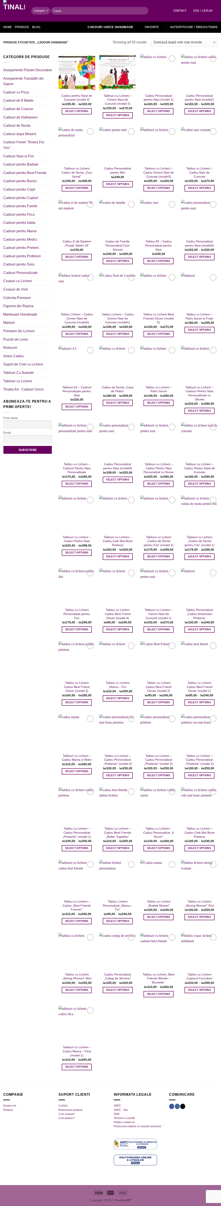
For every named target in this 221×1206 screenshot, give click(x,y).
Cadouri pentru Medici (20, 239)
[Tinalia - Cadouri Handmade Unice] (14, 11)
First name (10, 418)
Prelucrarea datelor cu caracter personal (137, 1126)
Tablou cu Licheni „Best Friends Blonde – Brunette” (158, 978)
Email (7, 432)
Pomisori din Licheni (19, 331)
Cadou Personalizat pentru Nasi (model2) (199, 97)
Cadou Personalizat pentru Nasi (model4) (117, 466)
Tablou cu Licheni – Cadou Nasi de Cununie (199, 172)
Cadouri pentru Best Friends (24, 173)
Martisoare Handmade (20, 314)
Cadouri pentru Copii (19, 189)
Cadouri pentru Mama (19, 231)
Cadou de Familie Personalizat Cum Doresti (118, 245)
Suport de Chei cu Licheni (23, 364)
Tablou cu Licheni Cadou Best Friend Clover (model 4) (118, 614)
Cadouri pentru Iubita (19, 222)
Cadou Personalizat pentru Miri (117, 170)
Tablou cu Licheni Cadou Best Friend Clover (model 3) (77, 686)
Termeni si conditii (124, 1118)
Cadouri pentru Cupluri (20, 198)
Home (7, 27)
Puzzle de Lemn (15, 339)
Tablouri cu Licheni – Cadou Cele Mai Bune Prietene (118, 541)
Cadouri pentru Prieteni (21, 248)
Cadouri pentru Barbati (20, 164)
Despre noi (9, 1105)
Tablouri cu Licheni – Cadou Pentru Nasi (77, 539)
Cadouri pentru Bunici (20, 181)
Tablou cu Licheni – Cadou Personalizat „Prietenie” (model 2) (199, 759)
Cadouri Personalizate (20, 273)
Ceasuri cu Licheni (17, 281)
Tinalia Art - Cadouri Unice (23, 389)
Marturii (9, 322)
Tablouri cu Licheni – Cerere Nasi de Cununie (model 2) (118, 99)
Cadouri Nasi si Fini (18, 156)
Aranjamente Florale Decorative (27, 70)
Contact (63, 1105)
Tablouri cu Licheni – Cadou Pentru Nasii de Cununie (199, 468)
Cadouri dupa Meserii (19, 134)
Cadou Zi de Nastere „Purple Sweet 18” (77, 243)
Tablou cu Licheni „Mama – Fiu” (117, 685)
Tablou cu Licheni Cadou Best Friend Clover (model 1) (199, 686)
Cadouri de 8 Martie (18, 100)
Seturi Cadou (13, 356)
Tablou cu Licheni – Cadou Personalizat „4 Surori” (158, 832)
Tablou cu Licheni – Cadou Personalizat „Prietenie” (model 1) (77, 832)
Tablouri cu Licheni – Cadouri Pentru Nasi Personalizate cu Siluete (199, 393)
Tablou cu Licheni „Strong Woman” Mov (77, 976)
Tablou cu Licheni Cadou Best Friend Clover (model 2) (158, 686)
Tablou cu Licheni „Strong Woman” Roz (199, 903)
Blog (36, 27)
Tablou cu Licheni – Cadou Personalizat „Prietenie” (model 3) (158, 759)
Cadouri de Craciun (18, 109)
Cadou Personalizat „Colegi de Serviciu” (117, 976)
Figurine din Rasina (18, 306)
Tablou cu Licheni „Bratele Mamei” (158, 903)
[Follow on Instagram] (177, 1106)
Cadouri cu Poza (16, 92)
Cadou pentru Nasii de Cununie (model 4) (77, 97)
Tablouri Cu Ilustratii (18, 373)
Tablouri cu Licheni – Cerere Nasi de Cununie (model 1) (159, 614)
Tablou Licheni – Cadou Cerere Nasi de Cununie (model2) (77, 318)
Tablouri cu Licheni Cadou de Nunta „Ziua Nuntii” (77, 172)
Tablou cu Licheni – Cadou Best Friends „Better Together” (117, 832)
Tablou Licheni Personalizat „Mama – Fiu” (118, 905)
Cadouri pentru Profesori (22, 256)
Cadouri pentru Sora (18, 264)
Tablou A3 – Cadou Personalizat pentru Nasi (158, 245)
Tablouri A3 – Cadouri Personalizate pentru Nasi (77, 391)
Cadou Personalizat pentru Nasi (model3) (199, 243)
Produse (22, 27)
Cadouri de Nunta (16, 125)
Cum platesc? (66, 1118)
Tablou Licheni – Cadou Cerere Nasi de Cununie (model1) (118, 318)
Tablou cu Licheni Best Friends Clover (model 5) (158, 318)
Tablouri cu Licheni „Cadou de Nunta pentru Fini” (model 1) (199, 541)
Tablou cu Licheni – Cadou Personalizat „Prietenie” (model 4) (118, 759)
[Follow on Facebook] (171, 1106)
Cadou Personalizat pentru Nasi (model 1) (159, 97)
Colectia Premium (17, 298)
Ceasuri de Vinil (15, 289)
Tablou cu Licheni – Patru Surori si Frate (199, 316)
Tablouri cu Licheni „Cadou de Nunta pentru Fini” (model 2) (159, 541)
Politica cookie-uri (124, 1122)
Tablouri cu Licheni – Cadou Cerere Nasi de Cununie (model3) (158, 172)
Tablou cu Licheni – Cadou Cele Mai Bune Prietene (200, 832)
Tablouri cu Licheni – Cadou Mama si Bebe (77, 758)
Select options (76, 111)
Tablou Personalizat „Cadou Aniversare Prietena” (199, 614)
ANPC (117, 1105)
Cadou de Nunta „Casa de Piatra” (117, 389)
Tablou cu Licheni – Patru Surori (158, 389)
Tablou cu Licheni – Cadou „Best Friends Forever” (77, 905)
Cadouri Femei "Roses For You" (23, 145)
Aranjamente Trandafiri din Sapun (23, 81)
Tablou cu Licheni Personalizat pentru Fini (76, 614)
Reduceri (10, 347)
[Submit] (144, 10)
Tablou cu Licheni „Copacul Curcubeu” (199, 976)
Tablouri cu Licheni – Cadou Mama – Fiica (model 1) (77, 1051)
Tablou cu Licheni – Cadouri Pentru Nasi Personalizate (77, 468)
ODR (117, 1114)
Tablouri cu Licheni (17, 381)
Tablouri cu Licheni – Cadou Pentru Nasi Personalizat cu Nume (159, 468)
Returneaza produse (70, 1109)
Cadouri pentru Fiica (19, 214)
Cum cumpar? (66, 1114)
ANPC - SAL (121, 1109)
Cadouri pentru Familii (20, 206)
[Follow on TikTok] (182, 1106)
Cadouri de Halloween (20, 117)
